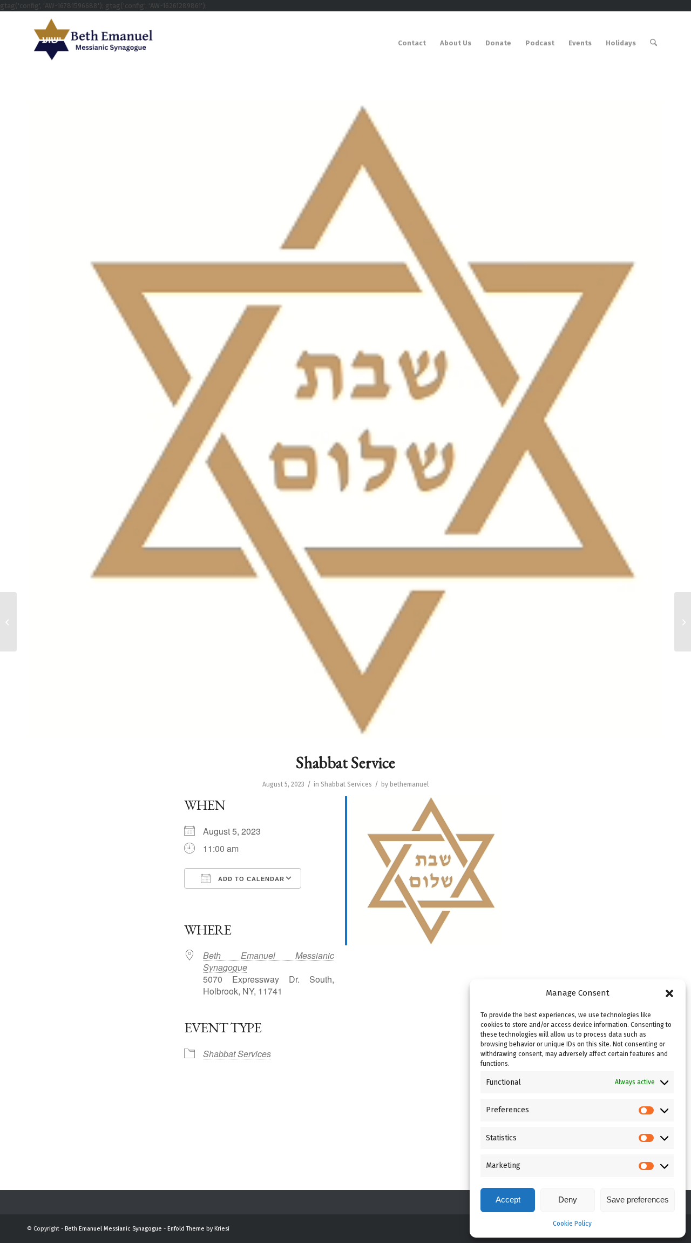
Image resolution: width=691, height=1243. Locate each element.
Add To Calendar (250, 879)
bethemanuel (409, 784)
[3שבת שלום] (345, 419)
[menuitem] (412, 43)
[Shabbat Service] (8, 621)
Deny (567, 1199)
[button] (669, 993)
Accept (508, 1199)
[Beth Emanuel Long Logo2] (90, 43)
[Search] (653, 43)
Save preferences (637, 1199)
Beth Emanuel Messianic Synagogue (268, 961)
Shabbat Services (346, 784)
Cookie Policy (572, 1223)
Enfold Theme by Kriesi (198, 1228)
